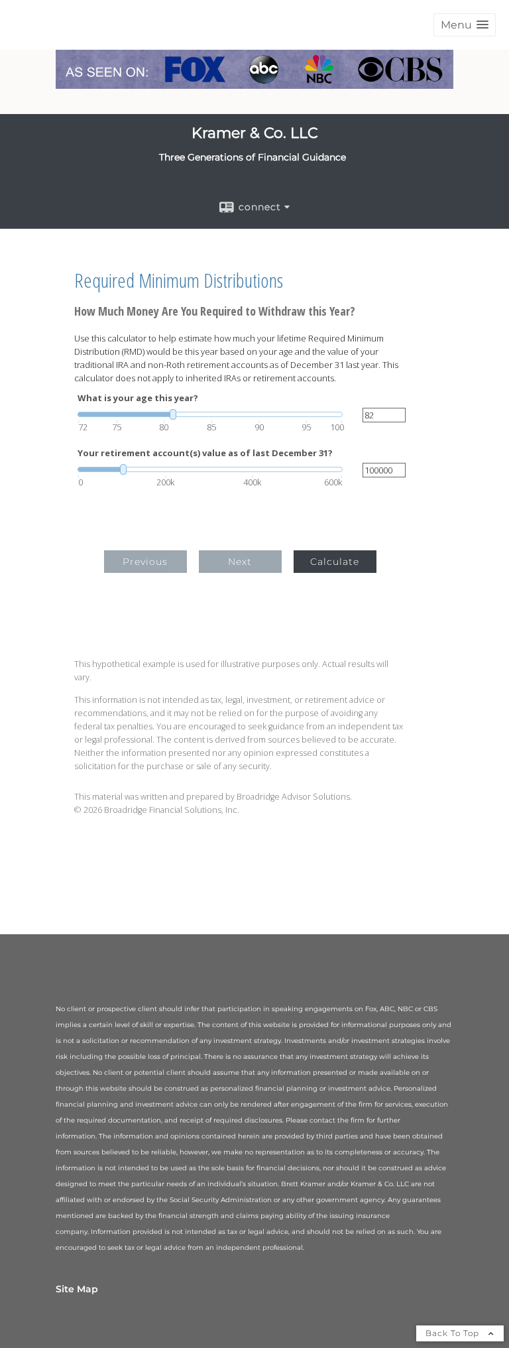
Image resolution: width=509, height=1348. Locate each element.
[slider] (210, 414)
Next (240, 562)
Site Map (77, 1289)
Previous (145, 562)
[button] (464, 24)
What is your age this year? (138, 398)
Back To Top (453, 1333)
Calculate (334, 562)
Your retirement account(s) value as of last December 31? (205, 453)
